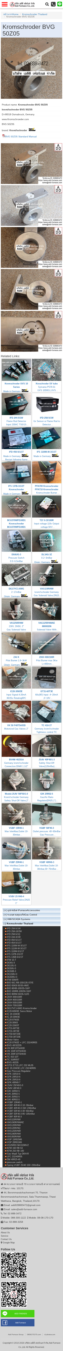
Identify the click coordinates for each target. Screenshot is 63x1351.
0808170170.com (34, 1334)
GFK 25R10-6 (13, 1079)
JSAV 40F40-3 (14, 1088)
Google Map (9, 1242)
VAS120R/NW (14, 1125)
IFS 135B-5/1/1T (15, 957)
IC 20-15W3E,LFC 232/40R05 (21, 1068)
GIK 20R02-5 (13, 1094)
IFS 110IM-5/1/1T (15, 951)
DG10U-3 (11, 965)
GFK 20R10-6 (13, 1076)
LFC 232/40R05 (14, 1156)
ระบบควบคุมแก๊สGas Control (22, 914)
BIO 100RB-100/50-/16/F (19, 991)
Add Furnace (20, 1323)
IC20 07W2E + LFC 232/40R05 (22, 1042)
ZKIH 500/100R (14, 1002)
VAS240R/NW (14, 1133)
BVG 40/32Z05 (14, 1045)
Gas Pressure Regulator (18, 1071)
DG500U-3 (12, 977)
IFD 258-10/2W (14, 931)
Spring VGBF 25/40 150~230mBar (23, 1165)
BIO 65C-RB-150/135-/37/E (20, 982)
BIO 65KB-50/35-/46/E (18, 985)
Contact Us (6, 1239)
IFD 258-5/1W (13, 928)
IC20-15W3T (13, 1025)
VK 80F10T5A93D (16, 1048)
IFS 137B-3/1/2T (15, 954)
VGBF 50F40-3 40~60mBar (20, 1111)
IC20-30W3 (12, 1022)
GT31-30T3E (13, 1031)
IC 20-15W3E (13, 1014)
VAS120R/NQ (13, 1128)
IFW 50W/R (12, 980)
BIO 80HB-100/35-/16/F (18, 988)
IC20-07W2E (13, 1019)
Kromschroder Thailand (34, 14)
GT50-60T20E (14, 1034)
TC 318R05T (13, 1059)
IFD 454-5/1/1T (14, 942)
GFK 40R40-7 (13, 1082)
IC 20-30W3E (13, 1017)
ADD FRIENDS (20, 1314)
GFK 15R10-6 (13, 1074)
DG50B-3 (11, 971)
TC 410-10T (12, 1057)
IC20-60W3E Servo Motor (19, 1011)
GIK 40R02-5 (13, 1099)
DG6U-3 (11, 962)
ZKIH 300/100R (14, 997)
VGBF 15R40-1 (14, 1102)
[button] (47, 4)
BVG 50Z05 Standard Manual (21, 136)
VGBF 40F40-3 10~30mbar (20, 1105)
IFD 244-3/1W (13, 937)
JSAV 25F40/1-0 (15, 1085)
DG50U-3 (11, 968)
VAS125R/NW (14, 1131)
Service (4, 1236)
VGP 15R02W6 (14, 1139)
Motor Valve (13, 1039)
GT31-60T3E (13, 1028)
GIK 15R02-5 (13, 1091)
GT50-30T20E (14, 1037)
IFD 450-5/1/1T (14, 940)
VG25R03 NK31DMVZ (18, 1145)
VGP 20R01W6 (14, 1142)
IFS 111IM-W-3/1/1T (17, 948)
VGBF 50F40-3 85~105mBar (21, 1114)
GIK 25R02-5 (13, 1096)
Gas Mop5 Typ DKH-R (18, 1153)
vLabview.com (49, 1334)
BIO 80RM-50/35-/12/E (18, 994)
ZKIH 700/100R (14, 1005)
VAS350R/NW (14, 1136)
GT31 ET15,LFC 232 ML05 (20, 1065)
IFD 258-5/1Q (13, 934)
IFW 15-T (11, 960)
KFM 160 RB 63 (15, 1148)
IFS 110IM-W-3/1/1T (17, 945)
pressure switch (14, 1162)
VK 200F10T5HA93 (16, 1054)
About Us (5, 1232)
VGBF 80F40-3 (14, 1116)
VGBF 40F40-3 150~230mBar (21, 1108)
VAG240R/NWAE (15, 1122)
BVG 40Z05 (12, 1062)
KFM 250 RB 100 (15, 1151)
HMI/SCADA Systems (18, 919)
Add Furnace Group (16, 1334)
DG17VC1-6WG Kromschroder (22, 1008)
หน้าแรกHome (10, 14)
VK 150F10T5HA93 (16, 1051)
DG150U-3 (12, 974)
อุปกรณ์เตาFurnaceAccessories (23, 910)
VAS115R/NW (13, 1119)
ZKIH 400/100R (14, 999)
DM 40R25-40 (13, 1159)
